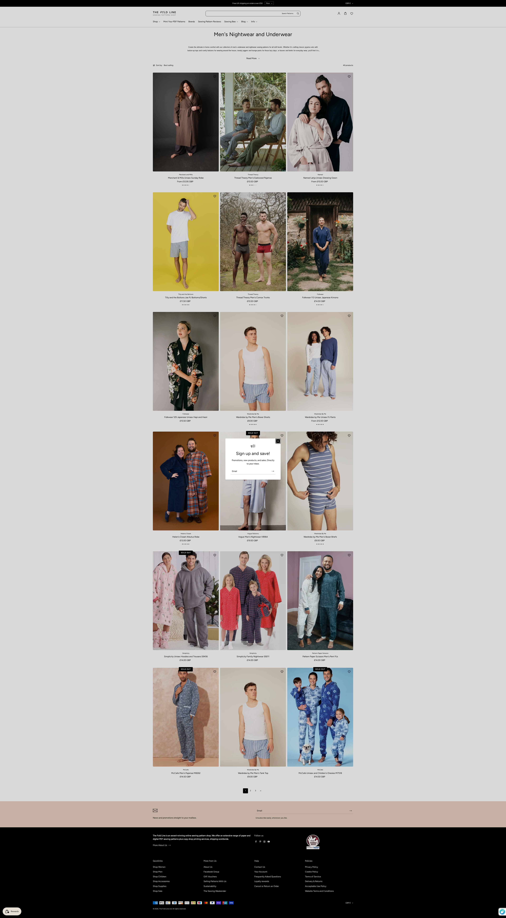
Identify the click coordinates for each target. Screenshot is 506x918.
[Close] (278, 441)
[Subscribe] (273, 471)
